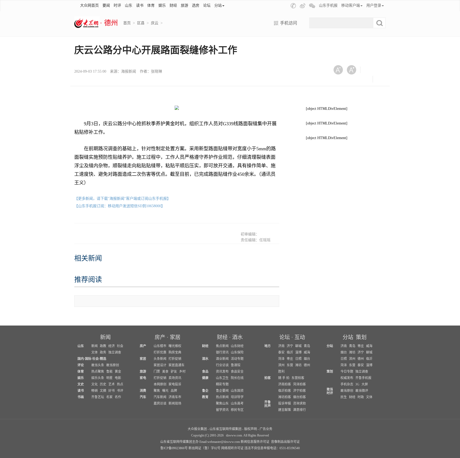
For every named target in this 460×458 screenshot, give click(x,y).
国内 (80, 359)
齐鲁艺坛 (97, 397)
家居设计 (160, 365)
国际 (88, 359)
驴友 (174, 371)
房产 (160, 337)
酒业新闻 (222, 359)
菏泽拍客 (299, 384)
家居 (175, 337)
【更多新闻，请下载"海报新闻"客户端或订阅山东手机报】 (122, 199)
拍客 (267, 378)
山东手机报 (328, 5)
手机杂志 (346, 384)
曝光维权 (175, 346)
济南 (281, 346)
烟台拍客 (299, 397)
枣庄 (290, 359)
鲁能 (109, 371)
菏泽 (281, 359)
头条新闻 (160, 359)
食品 (205, 371)
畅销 (94, 391)
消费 (143, 391)
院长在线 (237, 378)
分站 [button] (218, 5)
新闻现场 (175, 403)
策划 (361, 337)
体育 (151, 5)
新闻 (105, 337)
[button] (293, 5)
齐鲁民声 (267, 404)
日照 (298, 359)
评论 (80, 365)
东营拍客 (297, 378)
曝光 (165, 391)
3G (357, 384)
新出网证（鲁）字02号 (204, 448)
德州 (307, 365)
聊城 (298, 346)
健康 (205, 378)
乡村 (182, 371)
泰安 (281, 352)
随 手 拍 (283, 378)
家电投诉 (175, 384)
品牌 (174, 391)
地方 (267, 346)
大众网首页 (89, 5)
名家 (109, 397)
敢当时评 (330, 391)
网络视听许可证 (232, 448)
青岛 (307, 346)
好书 (111, 391)
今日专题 (346, 371)
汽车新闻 (160, 397)
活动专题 (237, 359)
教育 (205, 397)
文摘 (103, 391)
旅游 (184, 5)
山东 (128, 5)
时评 (117, 5)
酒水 (237, 337)
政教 (103, 346)
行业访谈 (222, 365)
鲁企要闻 (222, 391)
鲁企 (205, 391)
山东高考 (237, 403)
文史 (80, 384)
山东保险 (237, 352)
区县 (141, 23)
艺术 (111, 384)
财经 (173, 5)
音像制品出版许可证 (285, 442)
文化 (94, 384)
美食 (165, 371)
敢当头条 (97, 365)
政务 (103, 352)
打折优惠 (160, 352)
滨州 (281, 365)
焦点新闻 (222, 346)
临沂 (290, 352)
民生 (343, 397)
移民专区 (237, 410)
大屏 (365, 384)
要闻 (106, 5)
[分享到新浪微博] (340, 79)
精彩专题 (222, 384)
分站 (348, 337)
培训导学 (237, 397)
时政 (361, 397)
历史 (103, 384)
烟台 (307, 359)
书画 (80, 397)
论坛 (207, 5)
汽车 (143, 397)
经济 (111, 346)
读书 (139, 5)
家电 (143, 378)
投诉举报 (284, 403)
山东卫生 (222, 378)
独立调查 (114, 352)
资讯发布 (222, 371)
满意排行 (299, 410)
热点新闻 (222, 397)
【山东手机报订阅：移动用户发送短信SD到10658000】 (119, 206)
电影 (118, 378)
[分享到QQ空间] (353, 79)
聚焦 (157, 391)
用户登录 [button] (373, 5)
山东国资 (237, 391)
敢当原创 (112, 365)
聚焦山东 (222, 403)
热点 (120, 384)
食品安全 (237, 371)
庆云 (154, 23)
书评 (120, 391)
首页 (127, 23)
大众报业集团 (197, 429)
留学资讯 (222, 410)
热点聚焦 (97, 371)
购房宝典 (175, 352)
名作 (118, 397)
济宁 (290, 346)
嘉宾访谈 (160, 403)
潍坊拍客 (284, 397)
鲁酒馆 (235, 365)
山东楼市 (160, 346)
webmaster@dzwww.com (223, 442)
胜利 (281, 371)
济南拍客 (284, 384)
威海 (307, 352)
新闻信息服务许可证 (255, 442)
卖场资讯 (175, 378)
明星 (109, 378)
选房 (195, 5)
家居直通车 (176, 365)
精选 (103, 359)
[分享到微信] (371, 69)
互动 (299, 337)
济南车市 (175, 397)
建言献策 (284, 410)
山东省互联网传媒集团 (225, 429)
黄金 (118, 371)
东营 (290, 365)
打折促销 (175, 359)
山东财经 (237, 346)
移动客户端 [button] (350, 5)
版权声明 (250, 429)
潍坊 (298, 365)
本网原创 (160, 384)
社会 (120, 346)
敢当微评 (361, 391)
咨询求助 (299, 403)
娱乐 (162, 5)
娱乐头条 (97, 378)
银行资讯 (222, 352)
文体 (94, 352)
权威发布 (346, 378)
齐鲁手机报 (363, 378)
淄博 (298, 352)
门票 (157, 371)
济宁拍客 (299, 391)
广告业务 (266, 429)
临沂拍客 (284, 391)
